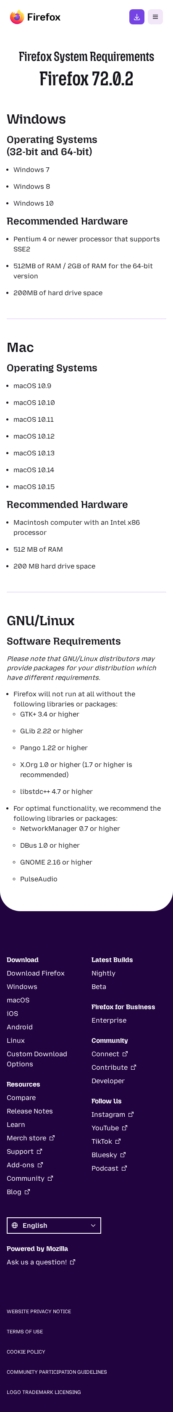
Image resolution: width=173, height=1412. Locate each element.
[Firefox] (35, 17)
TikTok (102, 1141)
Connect (105, 1054)
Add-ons (20, 1165)
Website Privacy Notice (39, 1311)
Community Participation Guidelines (57, 1372)
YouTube (105, 1128)
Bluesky (104, 1155)
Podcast (105, 1168)
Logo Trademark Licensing (44, 1392)
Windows (22, 987)
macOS (18, 1000)
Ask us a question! (37, 1262)
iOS (12, 1014)
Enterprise (109, 1020)
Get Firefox (136, 16)
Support (20, 1152)
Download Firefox (36, 973)
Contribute (110, 1067)
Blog (14, 1192)
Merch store (26, 1138)
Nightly (103, 973)
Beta (99, 987)
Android (20, 1027)
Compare (21, 1098)
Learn (16, 1125)
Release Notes (30, 1111)
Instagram (108, 1114)
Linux (16, 1040)
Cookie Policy (26, 1352)
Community (26, 1178)
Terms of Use (25, 1332)
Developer (108, 1081)
